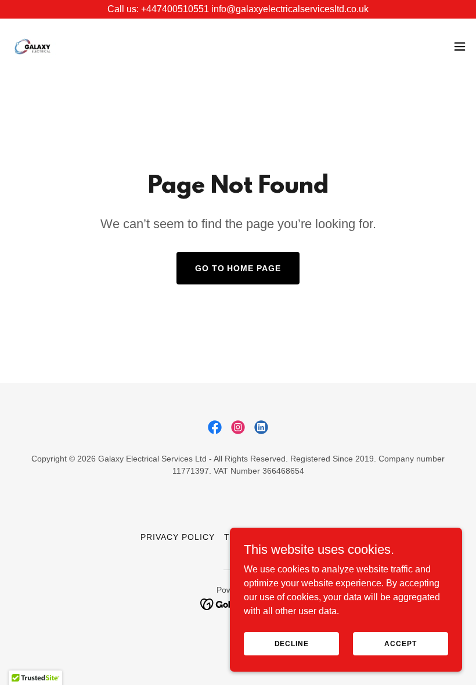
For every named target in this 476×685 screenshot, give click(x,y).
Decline (292, 643)
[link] (32, 46)
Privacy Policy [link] (177, 537)
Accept (400, 643)
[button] (459, 46)
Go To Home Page (238, 268)
